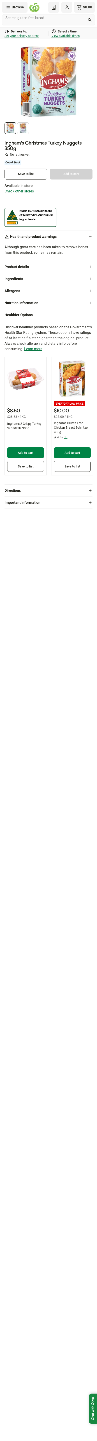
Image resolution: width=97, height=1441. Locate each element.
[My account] (66, 7)
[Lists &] (53, 7)
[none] (66, 7)
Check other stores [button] (19, 191)
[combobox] (48, 20)
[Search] (90, 20)
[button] (10, 128)
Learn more (33, 349)
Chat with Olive (93, 1408)
